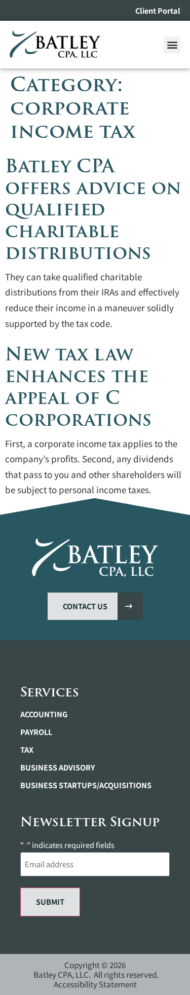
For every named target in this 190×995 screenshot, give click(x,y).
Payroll (36, 732)
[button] (172, 44)
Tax (26, 750)
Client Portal (157, 10)
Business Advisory (57, 767)
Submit (50, 901)
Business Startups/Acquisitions (85, 785)
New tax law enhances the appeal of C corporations (78, 387)
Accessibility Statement (95, 983)
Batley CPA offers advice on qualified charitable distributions (93, 209)
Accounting (43, 714)
